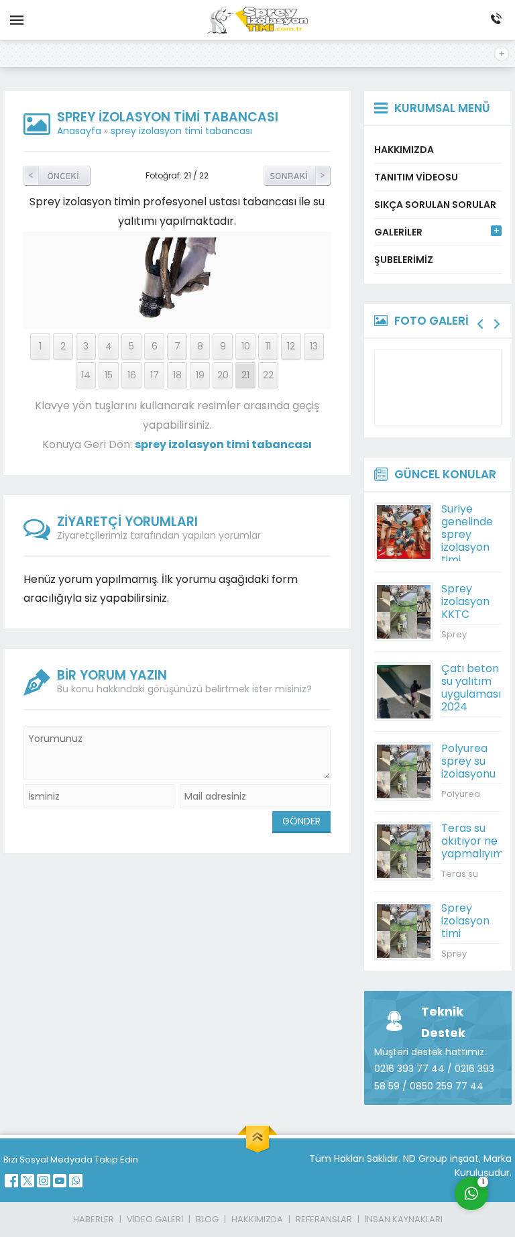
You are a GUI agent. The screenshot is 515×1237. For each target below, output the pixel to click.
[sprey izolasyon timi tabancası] (177, 314)
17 (154, 375)
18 (177, 375)
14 (86, 375)
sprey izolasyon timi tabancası (181, 131)
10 (245, 346)
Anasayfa (79, 131)
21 (245, 375)
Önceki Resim (57, 176)
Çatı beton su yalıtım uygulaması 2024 (471, 687)
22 (268, 375)
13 (314, 346)
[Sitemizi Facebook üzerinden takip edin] (11, 1180)
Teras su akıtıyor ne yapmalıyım (472, 840)
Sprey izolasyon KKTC (465, 601)
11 (268, 346)
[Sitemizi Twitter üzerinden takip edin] (27, 1180)
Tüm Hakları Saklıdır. (354, 1158)
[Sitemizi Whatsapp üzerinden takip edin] (75, 1180)
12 (291, 346)
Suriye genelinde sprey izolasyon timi (467, 534)
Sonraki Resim (297, 176)
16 (131, 375)
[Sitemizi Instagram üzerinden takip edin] (43, 1180)
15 (109, 375)
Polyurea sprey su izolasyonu (468, 761)
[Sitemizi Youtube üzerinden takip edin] (59, 1180)
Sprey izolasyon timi (465, 920)
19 (200, 375)
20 (223, 375)
